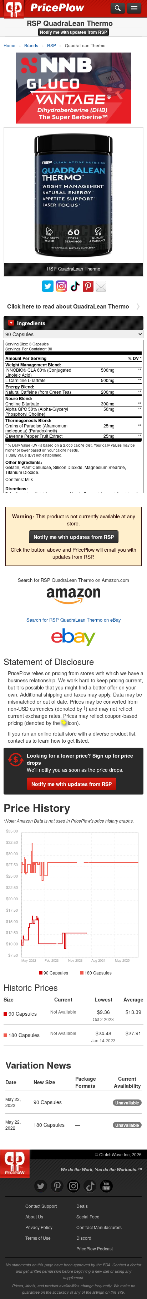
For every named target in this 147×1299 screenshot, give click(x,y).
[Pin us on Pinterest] (57, 1186)
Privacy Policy (38, 1227)
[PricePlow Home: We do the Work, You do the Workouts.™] (19, 13)
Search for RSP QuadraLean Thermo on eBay (73, 619)
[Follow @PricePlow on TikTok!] (89, 1186)
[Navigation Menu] (134, 8)
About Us (34, 1216)
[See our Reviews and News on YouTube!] (106, 1186)
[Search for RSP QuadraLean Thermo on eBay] (73, 635)
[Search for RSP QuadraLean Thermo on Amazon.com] (73, 595)
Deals (82, 1206)
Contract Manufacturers (99, 1227)
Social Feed (88, 1216)
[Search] (117, 8)
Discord (83, 1238)
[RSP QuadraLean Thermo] (73, 195)
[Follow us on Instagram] (73, 1186)
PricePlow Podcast (94, 1248)
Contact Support (41, 1206)
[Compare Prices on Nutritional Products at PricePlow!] (16, 1162)
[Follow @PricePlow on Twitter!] (40, 1186)
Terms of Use (38, 1238)
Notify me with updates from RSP (73, 32)
